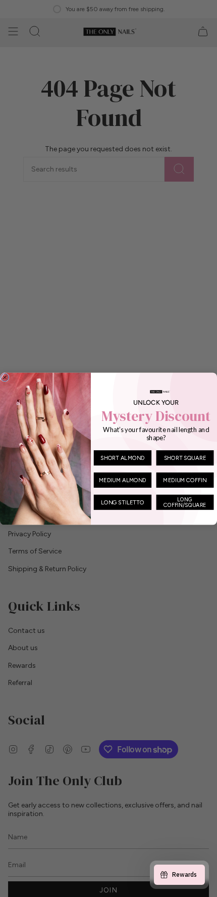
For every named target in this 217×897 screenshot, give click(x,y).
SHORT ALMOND (122, 457)
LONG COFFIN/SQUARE (185, 502)
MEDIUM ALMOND (122, 479)
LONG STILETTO (122, 501)
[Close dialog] (5, 377)
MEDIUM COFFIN (184, 479)
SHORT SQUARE (185, 457)
